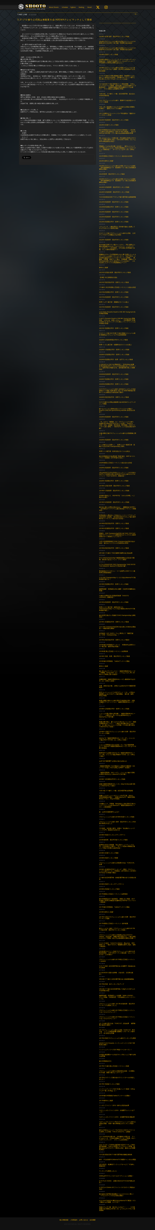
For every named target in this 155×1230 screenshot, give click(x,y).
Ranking (81, 7)
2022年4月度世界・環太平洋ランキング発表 (113, 217)
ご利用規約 (73, 1220)
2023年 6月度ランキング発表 (109, 125)
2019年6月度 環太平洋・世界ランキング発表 (114, 548)
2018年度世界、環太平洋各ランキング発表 (113, 840)
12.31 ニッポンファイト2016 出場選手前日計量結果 (117, 1117)
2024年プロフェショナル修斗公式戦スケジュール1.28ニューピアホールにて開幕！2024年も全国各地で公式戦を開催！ (117, 69)
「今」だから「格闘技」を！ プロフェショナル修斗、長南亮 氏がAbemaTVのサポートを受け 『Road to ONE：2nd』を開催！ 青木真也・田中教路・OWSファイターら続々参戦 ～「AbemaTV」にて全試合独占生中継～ (117, 425)
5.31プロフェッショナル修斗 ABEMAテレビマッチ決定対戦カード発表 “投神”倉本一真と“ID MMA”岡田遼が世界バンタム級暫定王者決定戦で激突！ (117, 390)
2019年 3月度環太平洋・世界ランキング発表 (114, 622)
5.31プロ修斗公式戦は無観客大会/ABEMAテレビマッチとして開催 (117, 403)
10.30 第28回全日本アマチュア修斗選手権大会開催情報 (117, 197)
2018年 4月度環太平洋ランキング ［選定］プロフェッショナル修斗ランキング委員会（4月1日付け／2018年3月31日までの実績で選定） (117, 871)
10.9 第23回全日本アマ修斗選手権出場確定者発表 (115, 1154)
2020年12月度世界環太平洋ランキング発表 (113, 340)
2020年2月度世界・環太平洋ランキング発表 (113, 468)
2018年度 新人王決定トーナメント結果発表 (113, 651)
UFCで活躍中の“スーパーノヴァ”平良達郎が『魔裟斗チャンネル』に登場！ (117, 114)
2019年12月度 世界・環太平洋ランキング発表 (114, 486)
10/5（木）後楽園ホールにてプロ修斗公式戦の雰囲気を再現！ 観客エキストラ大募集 (117, 107)
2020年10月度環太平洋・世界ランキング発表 (114, 354)
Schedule (65, 7)
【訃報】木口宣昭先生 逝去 (108, 277)
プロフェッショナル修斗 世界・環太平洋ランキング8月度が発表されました (117, 822)
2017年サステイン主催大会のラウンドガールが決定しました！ (117, 1078)
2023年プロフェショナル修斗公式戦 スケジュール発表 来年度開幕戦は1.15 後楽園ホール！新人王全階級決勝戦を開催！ (117, 167)
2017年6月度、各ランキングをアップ (111, 984)
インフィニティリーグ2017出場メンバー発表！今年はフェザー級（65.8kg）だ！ (117, 1090)
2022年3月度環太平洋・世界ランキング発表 (113, 222)
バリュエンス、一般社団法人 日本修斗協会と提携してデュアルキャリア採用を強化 (117, 227)
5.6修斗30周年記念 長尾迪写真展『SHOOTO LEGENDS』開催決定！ (114, 596)
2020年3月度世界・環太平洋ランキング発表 (113, 440)
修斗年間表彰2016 (105, 1061)
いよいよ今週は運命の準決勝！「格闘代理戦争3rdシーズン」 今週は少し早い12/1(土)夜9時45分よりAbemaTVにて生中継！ (117, 715)
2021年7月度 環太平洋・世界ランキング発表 (114, 282)
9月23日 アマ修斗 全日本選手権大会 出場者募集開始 (116, 979)
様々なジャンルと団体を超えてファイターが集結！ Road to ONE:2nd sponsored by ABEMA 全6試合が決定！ (117, 410)
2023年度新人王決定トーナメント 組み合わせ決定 (115, 156)
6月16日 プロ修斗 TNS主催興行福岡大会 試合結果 (115, 553)
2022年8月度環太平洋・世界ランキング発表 (113, 207)
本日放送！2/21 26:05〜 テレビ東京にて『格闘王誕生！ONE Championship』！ (116, 634)
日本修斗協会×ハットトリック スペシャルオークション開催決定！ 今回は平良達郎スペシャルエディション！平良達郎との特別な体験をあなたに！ (117, 61)
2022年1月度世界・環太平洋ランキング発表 (113, 240)
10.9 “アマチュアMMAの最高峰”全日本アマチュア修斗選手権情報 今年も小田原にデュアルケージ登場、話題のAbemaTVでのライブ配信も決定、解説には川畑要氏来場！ (117, 1147)
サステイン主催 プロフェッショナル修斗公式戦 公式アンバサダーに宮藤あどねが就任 (117, 234)
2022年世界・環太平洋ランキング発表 (112, 174)
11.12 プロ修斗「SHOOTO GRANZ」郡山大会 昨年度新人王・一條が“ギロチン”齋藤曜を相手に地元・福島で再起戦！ (117, 944)
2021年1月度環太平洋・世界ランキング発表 (113, 328)
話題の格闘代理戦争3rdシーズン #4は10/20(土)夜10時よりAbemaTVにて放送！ (117, 785)
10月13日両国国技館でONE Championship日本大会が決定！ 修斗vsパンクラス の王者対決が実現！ (117, 542)
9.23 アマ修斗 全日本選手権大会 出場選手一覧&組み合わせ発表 (117, 967)
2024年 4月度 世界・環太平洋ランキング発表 (114, 36)
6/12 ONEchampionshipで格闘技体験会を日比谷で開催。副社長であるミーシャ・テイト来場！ (116, 558)
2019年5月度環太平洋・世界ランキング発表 (113, 584)
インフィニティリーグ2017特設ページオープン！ (115, 1050)
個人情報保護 (63, 1220)
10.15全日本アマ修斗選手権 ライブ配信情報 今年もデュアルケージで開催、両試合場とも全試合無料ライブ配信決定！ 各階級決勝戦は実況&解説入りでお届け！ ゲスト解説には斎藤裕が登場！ (117, 86)
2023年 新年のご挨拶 (106, 161)
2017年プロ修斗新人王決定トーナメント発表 (114, 1066)
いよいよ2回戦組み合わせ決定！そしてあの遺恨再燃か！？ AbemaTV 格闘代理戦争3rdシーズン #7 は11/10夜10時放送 (117, 746)
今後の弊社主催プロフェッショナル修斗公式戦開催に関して (117, 434)
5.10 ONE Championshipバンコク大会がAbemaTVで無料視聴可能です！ (117, 578)
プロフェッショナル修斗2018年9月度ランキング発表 (116, 817)
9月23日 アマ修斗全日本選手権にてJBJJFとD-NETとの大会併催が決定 (117, 990)
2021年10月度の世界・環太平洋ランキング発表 (115, 272)
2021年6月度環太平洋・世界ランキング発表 (113, 292)
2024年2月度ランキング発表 (108, 54)
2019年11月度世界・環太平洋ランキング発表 (114, 491)
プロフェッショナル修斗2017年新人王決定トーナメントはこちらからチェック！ (117, 1011)
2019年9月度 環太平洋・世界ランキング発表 (114, 523)
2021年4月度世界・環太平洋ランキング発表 (113, 297)
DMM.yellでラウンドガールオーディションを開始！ (116, 1176)
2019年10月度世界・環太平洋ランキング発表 (114, 502)
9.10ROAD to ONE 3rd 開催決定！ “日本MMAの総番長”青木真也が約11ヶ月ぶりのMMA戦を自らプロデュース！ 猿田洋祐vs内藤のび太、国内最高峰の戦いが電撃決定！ (117, 366)
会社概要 (93, 1220)
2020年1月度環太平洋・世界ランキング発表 (113, 481)
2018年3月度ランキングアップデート (111, 884)
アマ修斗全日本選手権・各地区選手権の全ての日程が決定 (117, 878)
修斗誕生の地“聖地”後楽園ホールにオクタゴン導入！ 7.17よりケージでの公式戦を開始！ (116, 1195)
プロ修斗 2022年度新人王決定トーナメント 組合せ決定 (117, 287)
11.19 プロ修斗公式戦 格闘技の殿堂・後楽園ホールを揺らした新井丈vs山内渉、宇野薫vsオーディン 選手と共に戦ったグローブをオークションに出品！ (117, 77)
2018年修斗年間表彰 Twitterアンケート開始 (114, 661)
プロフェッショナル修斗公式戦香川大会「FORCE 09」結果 (117, 863)
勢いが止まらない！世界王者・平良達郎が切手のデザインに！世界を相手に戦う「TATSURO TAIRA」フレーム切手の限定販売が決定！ (117, 139)
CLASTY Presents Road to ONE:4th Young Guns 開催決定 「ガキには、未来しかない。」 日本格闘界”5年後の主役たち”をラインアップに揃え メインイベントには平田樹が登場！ (117, 320)
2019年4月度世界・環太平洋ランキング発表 (113, 602)
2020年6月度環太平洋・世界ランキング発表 (113, 384)
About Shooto (54, 7)
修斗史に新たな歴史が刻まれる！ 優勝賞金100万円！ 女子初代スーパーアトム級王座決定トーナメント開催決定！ (117, 508)
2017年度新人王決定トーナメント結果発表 (113, 894)
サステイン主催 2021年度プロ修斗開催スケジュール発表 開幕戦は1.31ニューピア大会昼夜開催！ (117, 334)
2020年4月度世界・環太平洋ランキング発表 (113, 417)
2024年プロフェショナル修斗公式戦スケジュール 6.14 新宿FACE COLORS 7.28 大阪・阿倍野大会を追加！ (117, 42)
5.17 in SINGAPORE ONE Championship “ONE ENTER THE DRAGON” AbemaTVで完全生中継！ (117, 565)
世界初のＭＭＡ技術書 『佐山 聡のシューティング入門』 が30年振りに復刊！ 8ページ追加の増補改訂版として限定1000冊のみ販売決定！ (117, 846)
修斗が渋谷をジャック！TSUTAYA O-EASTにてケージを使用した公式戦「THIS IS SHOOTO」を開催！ (117, 1131)
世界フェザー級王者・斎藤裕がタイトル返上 (114, 302)
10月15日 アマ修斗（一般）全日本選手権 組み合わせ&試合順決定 (117, 94)
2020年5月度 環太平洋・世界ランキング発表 (114, 397)
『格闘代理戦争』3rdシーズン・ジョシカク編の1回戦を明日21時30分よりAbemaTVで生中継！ (117, 773)
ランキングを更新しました (108, 1171)
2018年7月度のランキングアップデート (112, 835)
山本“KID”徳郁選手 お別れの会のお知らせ (113, 761)
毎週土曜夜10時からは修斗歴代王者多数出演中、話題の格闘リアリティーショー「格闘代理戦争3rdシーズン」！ (117, 702)
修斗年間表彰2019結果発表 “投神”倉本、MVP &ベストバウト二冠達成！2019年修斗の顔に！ (117, 457)
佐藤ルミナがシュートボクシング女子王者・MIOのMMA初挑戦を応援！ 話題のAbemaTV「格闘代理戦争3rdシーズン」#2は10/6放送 (117, 797)
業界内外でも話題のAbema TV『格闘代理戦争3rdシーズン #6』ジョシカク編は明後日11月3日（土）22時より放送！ (117, 754)
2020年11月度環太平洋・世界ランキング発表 (114, 350)
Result (89, 7)
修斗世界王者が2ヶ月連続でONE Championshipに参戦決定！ (117, 616)
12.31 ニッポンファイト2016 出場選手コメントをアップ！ (117, 1111)
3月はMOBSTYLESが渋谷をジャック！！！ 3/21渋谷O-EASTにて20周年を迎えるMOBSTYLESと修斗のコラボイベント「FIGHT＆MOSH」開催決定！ (117, 474)
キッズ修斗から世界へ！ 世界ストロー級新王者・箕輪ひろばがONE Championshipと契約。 (117, 445)
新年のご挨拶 (103, 267)
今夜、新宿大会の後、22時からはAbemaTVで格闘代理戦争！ (117, 686)
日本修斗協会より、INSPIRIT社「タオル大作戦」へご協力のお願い (117, 496)
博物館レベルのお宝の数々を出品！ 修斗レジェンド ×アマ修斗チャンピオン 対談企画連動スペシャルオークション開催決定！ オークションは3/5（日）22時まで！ (117, 148)
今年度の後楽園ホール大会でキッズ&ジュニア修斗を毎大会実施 (117, 1055)
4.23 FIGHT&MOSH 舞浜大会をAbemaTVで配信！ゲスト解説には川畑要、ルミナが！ (117, 1201)
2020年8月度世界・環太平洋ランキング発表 (113, 374)
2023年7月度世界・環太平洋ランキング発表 (113, 120)
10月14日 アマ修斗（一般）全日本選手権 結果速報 (116, 791)
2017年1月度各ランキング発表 (109, 1084)
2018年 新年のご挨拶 (106, 912)
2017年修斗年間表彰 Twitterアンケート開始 (114, 907)
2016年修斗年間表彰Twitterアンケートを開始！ (115, 1096)
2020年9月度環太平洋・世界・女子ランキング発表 (116, 359)
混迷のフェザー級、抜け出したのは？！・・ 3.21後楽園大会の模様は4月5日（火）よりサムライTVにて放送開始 (117, 1208)
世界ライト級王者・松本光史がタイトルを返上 (114, 451)
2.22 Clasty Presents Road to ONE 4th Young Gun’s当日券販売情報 (117, 312)
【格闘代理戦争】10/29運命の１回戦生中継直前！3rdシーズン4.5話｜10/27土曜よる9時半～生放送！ (117, 767)
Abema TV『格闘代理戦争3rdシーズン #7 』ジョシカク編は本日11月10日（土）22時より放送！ (117, 739)
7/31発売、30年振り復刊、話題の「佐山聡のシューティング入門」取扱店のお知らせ (117, 829)
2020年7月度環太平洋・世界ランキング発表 (113, 379)
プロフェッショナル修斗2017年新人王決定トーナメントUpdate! (117, 960)
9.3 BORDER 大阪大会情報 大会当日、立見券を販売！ (116, 973)
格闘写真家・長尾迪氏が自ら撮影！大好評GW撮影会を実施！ (117, 590)
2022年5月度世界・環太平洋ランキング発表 (113, 212)
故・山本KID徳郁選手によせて (109, 812)
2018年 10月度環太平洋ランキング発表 (112, 779)
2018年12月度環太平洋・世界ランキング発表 (114, 709)
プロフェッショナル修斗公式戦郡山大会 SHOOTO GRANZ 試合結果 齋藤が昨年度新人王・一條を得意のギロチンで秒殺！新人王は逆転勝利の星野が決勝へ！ (117, 936)
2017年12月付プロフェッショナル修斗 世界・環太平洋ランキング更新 (117, 917)
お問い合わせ (83, 1220)
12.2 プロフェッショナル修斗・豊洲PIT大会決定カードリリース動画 (117, 101)
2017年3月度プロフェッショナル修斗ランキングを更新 (117, 1038)
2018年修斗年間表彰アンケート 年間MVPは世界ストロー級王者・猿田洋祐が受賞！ (117, 645)
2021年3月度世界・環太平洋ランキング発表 (113, 307)
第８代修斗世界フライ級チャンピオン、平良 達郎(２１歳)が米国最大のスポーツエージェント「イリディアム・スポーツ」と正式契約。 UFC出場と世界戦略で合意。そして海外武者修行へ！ (117, 247)
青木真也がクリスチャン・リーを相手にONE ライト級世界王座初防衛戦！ (117, 572)
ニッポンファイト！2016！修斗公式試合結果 (114, 1105)
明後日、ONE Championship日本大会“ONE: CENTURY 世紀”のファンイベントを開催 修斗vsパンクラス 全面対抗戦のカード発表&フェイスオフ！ (117, 535)
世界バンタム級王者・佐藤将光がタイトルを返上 (115, 345)
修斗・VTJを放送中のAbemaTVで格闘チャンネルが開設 (117, 1159)
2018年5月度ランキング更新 (108, 858)
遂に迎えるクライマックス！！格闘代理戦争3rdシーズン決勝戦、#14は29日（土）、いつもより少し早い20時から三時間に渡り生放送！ (117, 672)
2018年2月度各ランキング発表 (109, 889)
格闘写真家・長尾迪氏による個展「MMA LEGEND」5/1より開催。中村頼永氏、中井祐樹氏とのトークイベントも (117, 997)
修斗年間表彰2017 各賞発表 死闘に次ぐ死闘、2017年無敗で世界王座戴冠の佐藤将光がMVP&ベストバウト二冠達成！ (117, 900)
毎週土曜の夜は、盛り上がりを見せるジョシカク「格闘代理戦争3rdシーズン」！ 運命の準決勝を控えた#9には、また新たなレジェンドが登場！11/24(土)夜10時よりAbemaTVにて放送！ (117, 724)
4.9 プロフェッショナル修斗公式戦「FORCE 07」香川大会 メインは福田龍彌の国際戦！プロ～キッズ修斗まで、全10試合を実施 (117, 1031)
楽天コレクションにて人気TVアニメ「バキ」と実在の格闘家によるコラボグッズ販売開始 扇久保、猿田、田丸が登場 (117, 694)
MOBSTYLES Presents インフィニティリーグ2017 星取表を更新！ (117, 1044)
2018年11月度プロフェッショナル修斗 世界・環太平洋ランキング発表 (117, 732)
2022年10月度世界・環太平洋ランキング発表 (114, 187)
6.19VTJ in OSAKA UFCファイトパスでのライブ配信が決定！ (117, 1188)
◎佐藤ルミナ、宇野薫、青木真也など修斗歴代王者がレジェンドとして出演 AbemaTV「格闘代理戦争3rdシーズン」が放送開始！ (117, 805)
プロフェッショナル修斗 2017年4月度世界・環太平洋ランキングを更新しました (117, 1004)
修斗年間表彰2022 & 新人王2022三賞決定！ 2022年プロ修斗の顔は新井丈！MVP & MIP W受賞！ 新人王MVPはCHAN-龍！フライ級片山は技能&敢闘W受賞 (117, 131)
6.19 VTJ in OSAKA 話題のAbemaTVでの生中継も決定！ (117, 1181)
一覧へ (136, 14)
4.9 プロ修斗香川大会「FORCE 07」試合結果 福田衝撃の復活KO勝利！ (117, 1024)
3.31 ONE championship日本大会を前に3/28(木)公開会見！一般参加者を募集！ (117, 627)
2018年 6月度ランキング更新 (109, 853)
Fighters (73, 7)
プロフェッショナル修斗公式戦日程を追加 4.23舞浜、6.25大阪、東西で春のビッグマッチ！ (117, 1072)
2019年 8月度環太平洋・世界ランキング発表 (114, 528)
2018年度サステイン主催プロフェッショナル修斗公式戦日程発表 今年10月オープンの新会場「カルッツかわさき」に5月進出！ (117, 953)
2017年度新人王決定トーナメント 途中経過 (113, 923)
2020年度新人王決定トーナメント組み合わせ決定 (115, 463)
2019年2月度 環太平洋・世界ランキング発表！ (114, 640)
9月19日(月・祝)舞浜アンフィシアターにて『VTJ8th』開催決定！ (117, 1165)
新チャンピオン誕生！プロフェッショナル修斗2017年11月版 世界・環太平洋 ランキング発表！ (117, 929)
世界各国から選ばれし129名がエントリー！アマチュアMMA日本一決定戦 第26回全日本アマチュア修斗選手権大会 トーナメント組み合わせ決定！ (117, 516)
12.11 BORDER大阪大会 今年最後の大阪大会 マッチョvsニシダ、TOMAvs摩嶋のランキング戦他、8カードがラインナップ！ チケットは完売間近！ (117, 1138)
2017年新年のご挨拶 (106, 1101)
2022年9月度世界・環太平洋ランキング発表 (113, 202)
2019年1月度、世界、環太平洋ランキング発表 (114, 656)
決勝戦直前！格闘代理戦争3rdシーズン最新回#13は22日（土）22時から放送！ (117, 680)
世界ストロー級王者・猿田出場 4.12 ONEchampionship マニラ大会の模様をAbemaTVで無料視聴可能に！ (117, 608)
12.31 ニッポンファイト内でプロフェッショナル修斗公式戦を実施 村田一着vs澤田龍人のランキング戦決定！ (117, 1123)
